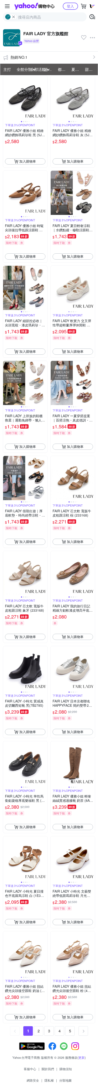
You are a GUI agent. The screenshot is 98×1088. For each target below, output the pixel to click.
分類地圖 (65, 1080)
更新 (81, 1057)
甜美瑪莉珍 (90, 69)
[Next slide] (44, 98)
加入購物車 (27, 161)
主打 (7, 69)
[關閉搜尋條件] (13, 17)
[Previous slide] (6, 98)
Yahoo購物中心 (34, 6)
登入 (70, 6)
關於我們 (48, 1069)
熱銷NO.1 (18, 57)
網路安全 (33, 1080)
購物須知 (65, 1069)
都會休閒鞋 (63, 69)
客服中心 (30, 1069)
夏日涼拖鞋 (76, 69)
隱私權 (49, 1080)
